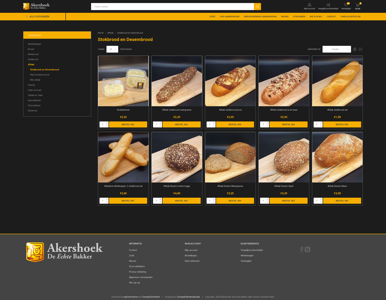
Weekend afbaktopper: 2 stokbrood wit (123, 186)
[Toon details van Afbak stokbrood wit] (337, 81)
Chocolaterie (34, 105)
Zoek (131, 255)
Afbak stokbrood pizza (230, 109)
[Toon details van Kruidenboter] (123, 81)
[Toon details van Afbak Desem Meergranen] (230, 157)
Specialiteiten (34, 100)
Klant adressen (192, 261)
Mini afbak (35, 80)
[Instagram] (307, 249)
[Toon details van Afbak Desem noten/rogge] (177, 157)
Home (101, 33)
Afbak (31, 64)
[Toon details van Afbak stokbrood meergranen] (177, 81)
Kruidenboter (123, 109)
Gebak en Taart (35, 95)
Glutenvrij (32, 110)
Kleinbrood (33, 54)
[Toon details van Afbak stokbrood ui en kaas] (284, 81)
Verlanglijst (246, 261)
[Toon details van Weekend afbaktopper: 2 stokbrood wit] (123, 157)
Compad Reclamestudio (188, 297)
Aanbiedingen (34, 44)
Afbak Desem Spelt (283, 186)
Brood (31, 49)
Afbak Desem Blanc (337, 186)
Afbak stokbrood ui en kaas (283, 109)
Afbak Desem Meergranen (230, 186)
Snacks (31, 85)
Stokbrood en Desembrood (44, 69)
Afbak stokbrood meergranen (176, 109)
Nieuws (132, 261)
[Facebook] (301, 249)
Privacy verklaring (137, 271)
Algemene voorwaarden (141, 277)
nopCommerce (130, 297)
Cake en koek (34, 90)
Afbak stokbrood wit (337, 109)
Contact (133, 250)
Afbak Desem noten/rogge (177, 186)
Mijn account (309, 8)
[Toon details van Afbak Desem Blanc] (337, 157)
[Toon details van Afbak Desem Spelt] (284, 157)
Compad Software (151, 297)
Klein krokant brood (39, 74)
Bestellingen (191, 255)
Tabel (355, 49)
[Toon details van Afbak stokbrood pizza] (230, 81)
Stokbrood (33, 59)
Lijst (360, 49)
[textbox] (172, 6)
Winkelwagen (247, 255)
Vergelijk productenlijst (328, 8)
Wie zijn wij (134, 282)
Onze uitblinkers (137, 266)
